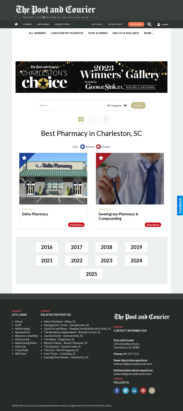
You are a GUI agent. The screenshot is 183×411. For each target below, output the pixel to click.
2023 (106, 260)
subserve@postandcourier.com (132, 374)
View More (76, 224)
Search (138, 105)
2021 (47, 260)
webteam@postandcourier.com (133, 364)
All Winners (37, 33)
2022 (76, 260)
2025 (91, 274)
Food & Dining (98, 33)
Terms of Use (92, 405)
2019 (136, 247)
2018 (106, 247)
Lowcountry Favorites (67, 33)
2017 (76, 247)
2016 (47, 247)
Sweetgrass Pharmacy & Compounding (118, 216)
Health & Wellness (126, 33)
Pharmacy (28, 209)
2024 (136, 260)
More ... (149, 33)
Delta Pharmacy (35, 214)
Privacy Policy (105, 405)
